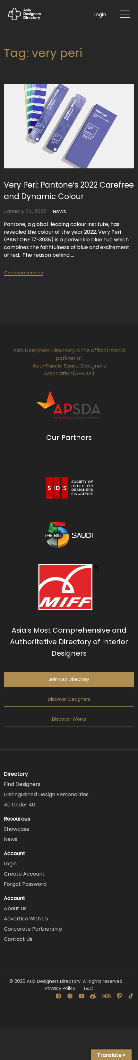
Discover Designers (69, 699)
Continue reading (23, 273)
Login (99, 14)
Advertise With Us (26, 918)
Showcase (17, 829)
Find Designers (22, 784)
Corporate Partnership (33, 929)
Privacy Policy (60, 988)
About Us (15, 908)
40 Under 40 (19, 804)
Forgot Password (25, 884)
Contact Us (18, 939)
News (59, 211)
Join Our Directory (69, 679)
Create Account (24, 874)
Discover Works (69, 719)
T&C (88, 988)
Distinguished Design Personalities (46, 794)
